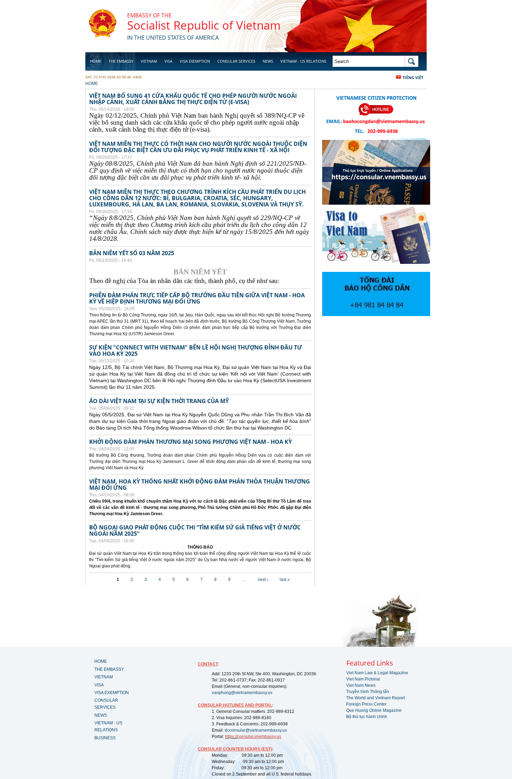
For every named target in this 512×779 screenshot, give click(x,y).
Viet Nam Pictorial (363, 679)
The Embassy (121, 61)
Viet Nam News (360, 685)
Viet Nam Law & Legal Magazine (377, 672)
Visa (168, 61)
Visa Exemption (195, 61)
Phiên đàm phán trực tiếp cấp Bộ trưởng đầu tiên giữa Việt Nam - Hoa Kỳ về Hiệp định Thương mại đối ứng (197, 298)
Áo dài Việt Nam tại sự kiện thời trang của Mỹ (159, 401)
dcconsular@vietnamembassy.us (256, 730)
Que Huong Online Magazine (374, 710)
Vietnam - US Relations (303, 61)
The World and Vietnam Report (375, 697)
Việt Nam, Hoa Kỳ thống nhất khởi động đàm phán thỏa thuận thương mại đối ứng (199, 484)
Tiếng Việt (413, 77)
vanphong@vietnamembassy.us (242, 692)
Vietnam (149, 61)
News (268, 61)
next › (263, 579)
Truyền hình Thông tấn (367, 691)
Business (98, 78)
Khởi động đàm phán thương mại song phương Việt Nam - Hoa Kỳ (190, 442)
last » (285, 579)
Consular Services (236, 61)
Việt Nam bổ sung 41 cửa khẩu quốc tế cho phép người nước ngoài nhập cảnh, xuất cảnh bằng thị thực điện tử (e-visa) (193, 99)
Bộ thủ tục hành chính (366, 716)
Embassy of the (149, 15)
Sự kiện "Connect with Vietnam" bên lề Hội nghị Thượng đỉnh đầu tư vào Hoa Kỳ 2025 (195, 350)
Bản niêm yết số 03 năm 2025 (131, 253)
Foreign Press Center (366, 704)
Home (95, 61)
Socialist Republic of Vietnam (204, 25)
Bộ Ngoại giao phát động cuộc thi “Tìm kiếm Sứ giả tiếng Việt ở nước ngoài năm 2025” (195, 530)
